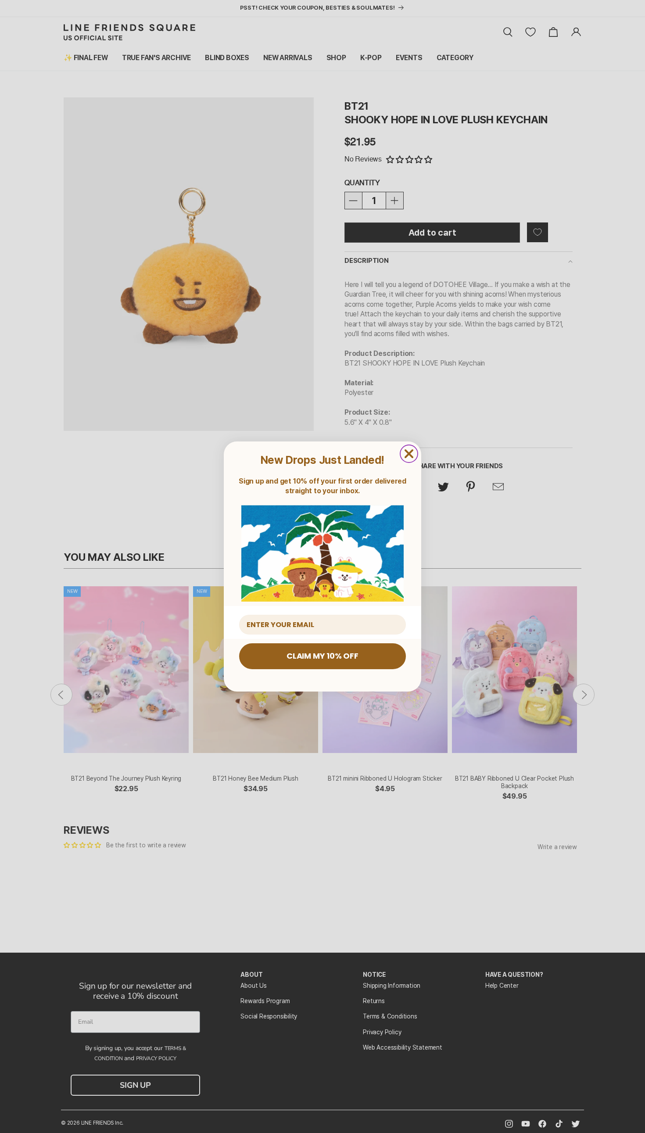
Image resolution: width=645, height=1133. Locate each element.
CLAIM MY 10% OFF (322, 655)
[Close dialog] (409, 454)
